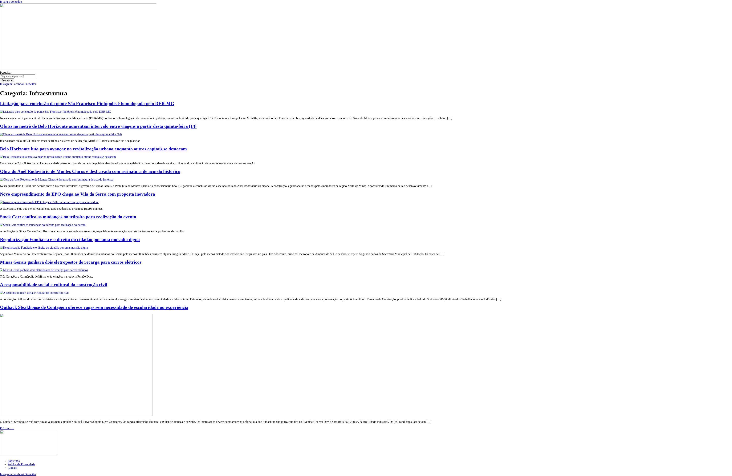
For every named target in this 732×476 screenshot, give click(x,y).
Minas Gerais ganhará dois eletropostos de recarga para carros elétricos (70, 262)
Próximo (7, 428)
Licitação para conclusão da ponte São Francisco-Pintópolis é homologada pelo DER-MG (87, 103)
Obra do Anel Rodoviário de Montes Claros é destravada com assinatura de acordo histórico (90, 171)
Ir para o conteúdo (11, 1)
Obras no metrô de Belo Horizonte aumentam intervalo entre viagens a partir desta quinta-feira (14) (98, 126)
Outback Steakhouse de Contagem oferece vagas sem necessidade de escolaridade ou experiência (94, 307)
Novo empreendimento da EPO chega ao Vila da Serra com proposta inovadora (77, 194)
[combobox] (17, 76)
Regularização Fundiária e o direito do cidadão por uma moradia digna (70, 239)
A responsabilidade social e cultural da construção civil (53, 284)
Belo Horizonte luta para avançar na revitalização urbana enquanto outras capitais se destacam (93, 148)
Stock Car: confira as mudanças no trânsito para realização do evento (68, 216)
